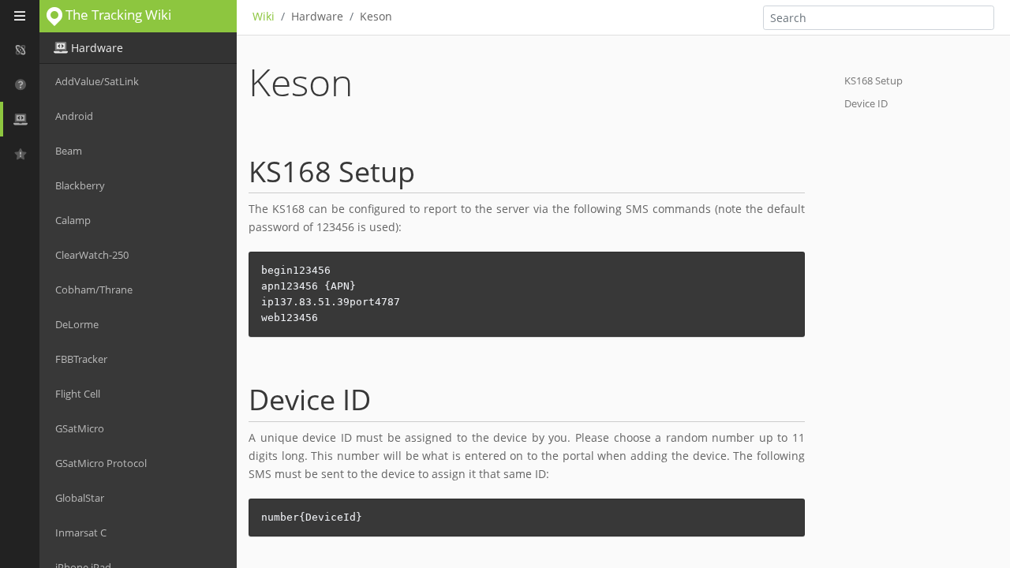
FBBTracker (81, 359)
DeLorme (77, 324)
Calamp (73, 220)
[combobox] (878, 18)
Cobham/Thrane (94, 289)
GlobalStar (79, 498)
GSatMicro (79, 428)
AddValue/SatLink (97, 81)
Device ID (866, 103)
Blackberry (80, 185)
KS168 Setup (873, 80)
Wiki (263, 16)
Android (74, 116)
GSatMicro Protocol (101, 463)
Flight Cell (77, 394)
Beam (68, 151)
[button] (19, 49)
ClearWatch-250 (92, 255)
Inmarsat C (81, 532)
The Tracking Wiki (116, 15)
